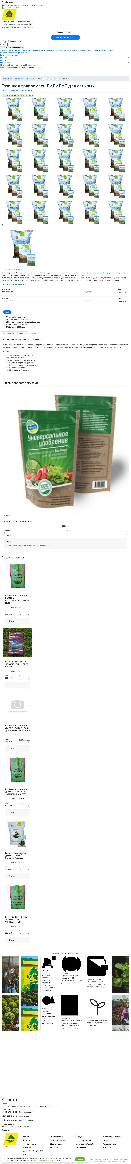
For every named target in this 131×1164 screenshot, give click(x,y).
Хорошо (80, 1159)
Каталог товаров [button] (16, 72)
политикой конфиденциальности (44, 1160)
